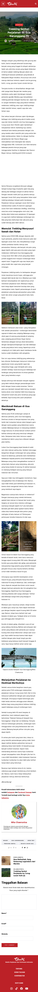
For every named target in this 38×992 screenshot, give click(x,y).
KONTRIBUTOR (19, 976)
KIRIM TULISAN (19, 972)
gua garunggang (18, 840)
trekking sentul (10, 843)
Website (5, 934)
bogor (5, 840)
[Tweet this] (25, 848)
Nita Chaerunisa (16, 41)
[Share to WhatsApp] (27, 848)
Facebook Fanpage (25, 792)
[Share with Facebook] (22, 848)
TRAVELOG (19, 25)
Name (4, 913)
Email (4, 923)
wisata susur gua (27, 843)
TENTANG (19, 969)
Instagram (10, 792)
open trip (31, 840)
